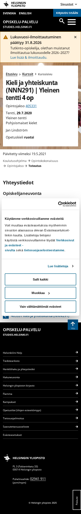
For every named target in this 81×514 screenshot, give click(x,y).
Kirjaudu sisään (67, 13)
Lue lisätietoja (58, 266)
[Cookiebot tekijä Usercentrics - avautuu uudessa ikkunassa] (58, 204)
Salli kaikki (40, 279)
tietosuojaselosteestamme (44, 250)
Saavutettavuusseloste (16, 426)
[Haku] (62, 21)
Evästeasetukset (12, 435)
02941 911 (38, 478)
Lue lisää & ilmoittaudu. (28, 57)
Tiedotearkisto (11, 361)
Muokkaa (38, 293)
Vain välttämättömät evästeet (40, 306)
